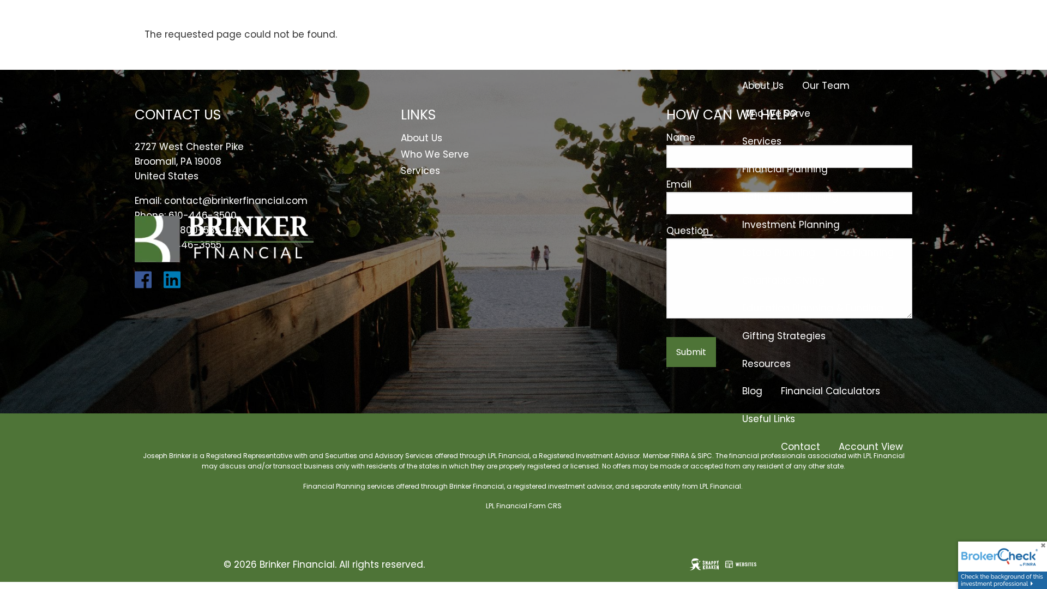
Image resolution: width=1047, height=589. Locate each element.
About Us (763, 85)
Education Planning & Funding (812, 308)
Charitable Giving (783, 280)
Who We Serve (776, 113)
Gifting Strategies (784, 335)
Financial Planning (785, 169)
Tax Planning (864, 252)
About (756, 57)
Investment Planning (791, 224)
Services (761, 141)
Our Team (826, 85)
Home (889, 30)
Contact (800, 446)
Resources (766, 363)
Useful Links (768, 418)
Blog (752, 391)
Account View (871, 446)
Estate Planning (778, 252)
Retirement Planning (790, 196)
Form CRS (545, 505)
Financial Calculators (830, 391)
